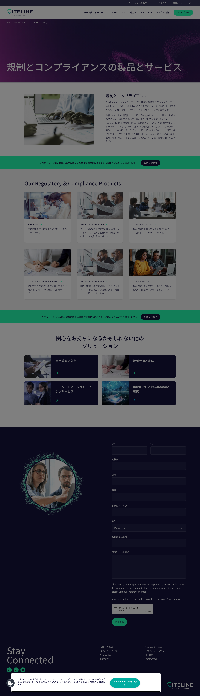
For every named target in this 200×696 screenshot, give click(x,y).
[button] (10, 683)
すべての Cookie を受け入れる (125, 683)
